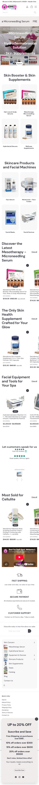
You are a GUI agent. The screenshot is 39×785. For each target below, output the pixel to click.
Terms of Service (7, 712)
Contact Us (5, 715)
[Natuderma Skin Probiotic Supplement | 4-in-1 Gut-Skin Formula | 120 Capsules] (15, 350)
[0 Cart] (32, 7)
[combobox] (19, 12)
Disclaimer (5, 710)
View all (34, 252)
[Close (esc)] (36, 719)
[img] (19, 449)
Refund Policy (6, 702)
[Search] (35, 12)
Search (4, 700)
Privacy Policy (6, 705)
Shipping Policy (7, 707)
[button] (17, 479)
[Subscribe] (29, 631)
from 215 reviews (18, 451)
